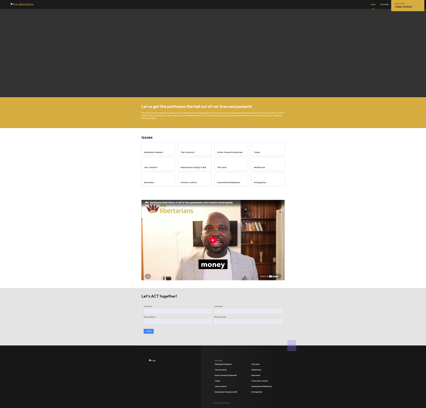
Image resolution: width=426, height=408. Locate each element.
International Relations (228, 182)
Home (373, 4)
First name (148, 306)
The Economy (187, 152)
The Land (221, 167)
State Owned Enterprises (230, 152)
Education (149, 182)
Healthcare (259, 167)
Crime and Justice (259, 381)
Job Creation (150, 167)
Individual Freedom (153, 152)
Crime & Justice (189, 182)
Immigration (260, 182)
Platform (384, 4)
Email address (150, 317)
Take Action (403, 6)
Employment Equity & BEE (193, 167)
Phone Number (220, 317)
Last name (218, 306)
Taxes (257, 152)
